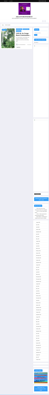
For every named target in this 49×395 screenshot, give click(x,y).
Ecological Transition (40, 382)
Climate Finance (42, 377)
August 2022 (38, 283)
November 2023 (38, 257)
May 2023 (37, 269)
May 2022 (37, 288)
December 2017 (38, 345)
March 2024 (38, 248)
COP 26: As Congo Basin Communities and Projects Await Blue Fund (22, 34)
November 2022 (38, 279)
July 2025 (37, 234)
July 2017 (37, 357)
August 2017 (38, 354)
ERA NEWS (45, 372)
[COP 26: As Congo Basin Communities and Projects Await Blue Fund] (8, 38)
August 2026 (38, 222)
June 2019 (37, 319)
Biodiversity (38, 381)
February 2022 (38, 295)
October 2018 (38, 328)
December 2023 (38, 255)
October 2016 (38, 359)
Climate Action (38, 377)
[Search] (43, 21)
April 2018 (37, 340)
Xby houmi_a (36, 42)
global (35, 378)
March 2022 (38, 293)
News (34, 378)
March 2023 (38, 274)
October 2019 (38, 312)
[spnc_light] (45, 21)
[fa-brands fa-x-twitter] (40, 1)
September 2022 (38, 281)
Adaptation (35, 372)
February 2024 (38, 250)
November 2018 (38, 326)
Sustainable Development (43, 378)
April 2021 (37, 300)
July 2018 (37, 333)
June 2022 (37, 286)
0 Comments (29, 44)
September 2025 (38, 231)
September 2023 (38, 262)
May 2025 (37, 238)
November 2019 (38, 309)
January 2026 (38, 229)
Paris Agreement (36, 373)
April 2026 (37, 227)
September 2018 (38, 331)
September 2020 (38, 307)
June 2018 (37, 335)
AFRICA (38, 372)
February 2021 (38, 302)
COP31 (43, 372)
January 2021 (38, 305)
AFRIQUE (40, 372)
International (46, 382)
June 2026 (37, 224)
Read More (18, 47)
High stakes (37, 378)
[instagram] (44, 1)
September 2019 (38, 314)
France (43, 382)
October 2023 (38, 260)
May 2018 (37, 338)
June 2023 (37, 267)
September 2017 (38, 352)
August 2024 (38, 241)
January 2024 (38, 253)
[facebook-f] (39, 1)
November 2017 (38, 347)
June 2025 (37, 236)
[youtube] (45, 1)
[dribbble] (42, 1)
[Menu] (3, 21)
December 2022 (38, 276)
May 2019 (37, 321)
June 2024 (37, 243)
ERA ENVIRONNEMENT (24, 17)
